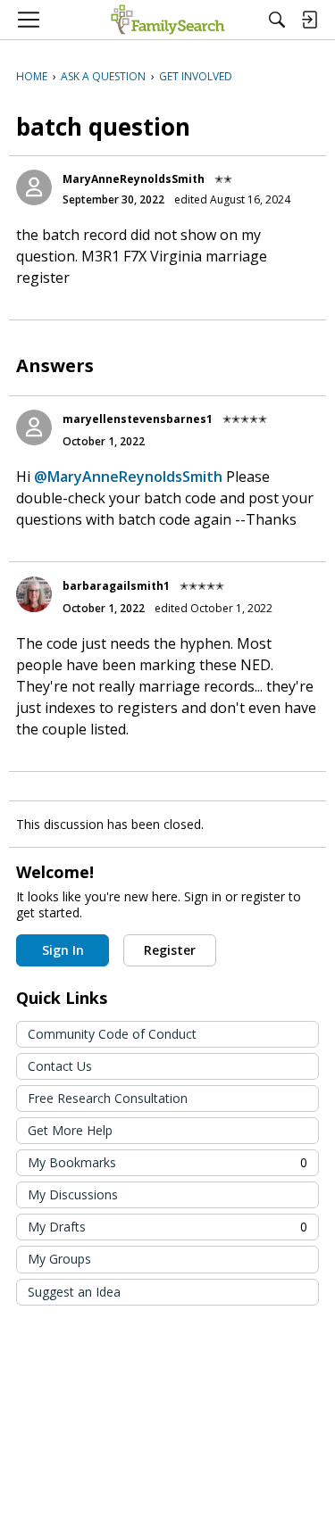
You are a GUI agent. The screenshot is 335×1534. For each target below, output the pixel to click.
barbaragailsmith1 (116, 585)
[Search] (277, 19)
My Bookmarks (167, 1162)
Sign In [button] (63, 949)
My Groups (59, 1258)
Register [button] (170, 949)
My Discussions (73, 1194)
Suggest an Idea (74, 1291)
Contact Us (60, 1065)
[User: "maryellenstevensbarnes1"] (34, 427)
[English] (167, 19)
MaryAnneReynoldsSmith (134, 179)
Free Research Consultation (108, 1098)
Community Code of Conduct (112, 1033)
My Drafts (167, 1226)
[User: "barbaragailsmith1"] (34, 594)
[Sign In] (309, 19)
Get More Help (70, 1130)
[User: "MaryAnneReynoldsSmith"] (34, 187)
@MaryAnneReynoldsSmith (128, 476)
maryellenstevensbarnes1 (138, 419)
